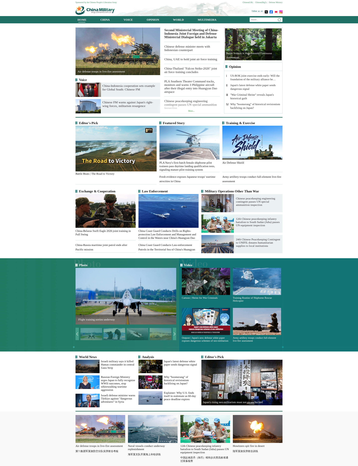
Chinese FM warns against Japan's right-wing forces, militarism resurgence (127, 104)
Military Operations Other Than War (232, 191)
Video (188, 265)
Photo (83, 265)
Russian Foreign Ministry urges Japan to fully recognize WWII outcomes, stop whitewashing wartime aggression (118, 383)
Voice (83, 80)
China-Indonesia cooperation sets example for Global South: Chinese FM (128, 87)
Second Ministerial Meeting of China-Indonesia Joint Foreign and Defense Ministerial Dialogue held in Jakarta (191, 33)
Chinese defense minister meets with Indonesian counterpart (187, 48)
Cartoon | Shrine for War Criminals (200, 297)
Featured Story (174, 123)
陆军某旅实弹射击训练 (245, 451)
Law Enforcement (155, 191)
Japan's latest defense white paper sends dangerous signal (253, 87)
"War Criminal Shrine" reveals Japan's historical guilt (252, 96)
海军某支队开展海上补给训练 (144, 454)
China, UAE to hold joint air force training (190, 59)
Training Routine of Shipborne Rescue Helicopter (252, 299)
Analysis (148, 357)
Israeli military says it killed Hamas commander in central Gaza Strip (117, 364)
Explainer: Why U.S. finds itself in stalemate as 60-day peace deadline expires (180, 396)
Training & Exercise (240, 123)
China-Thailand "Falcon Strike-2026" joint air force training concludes (190, 70)
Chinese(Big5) (261, 2)
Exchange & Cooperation (97, 191)
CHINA (105, 19)
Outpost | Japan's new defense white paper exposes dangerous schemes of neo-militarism (205, 339)
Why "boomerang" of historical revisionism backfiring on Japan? (255, 106)
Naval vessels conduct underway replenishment (146, 447)
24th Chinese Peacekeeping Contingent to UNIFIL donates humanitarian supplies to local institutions (258, 242)
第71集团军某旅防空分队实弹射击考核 (97, 451)
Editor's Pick (88, 123)
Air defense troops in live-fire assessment (99, 445)
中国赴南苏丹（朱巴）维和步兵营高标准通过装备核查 (204, 459)
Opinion (235, 67)
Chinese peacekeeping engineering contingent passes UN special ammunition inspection (190, 104)
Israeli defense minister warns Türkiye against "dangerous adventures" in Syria (118, 398)
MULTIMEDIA (207, 19)
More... (191, 111)
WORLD (178, 19)
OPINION (153, 19)
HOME (81, 19)
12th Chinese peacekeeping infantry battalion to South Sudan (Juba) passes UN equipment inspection (258, 222)
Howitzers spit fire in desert (249, 445)
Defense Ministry (275, 2)
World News (88, 357)
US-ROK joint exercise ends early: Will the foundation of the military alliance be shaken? (255, 78)
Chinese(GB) (248, 2)
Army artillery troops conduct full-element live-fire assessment (254, 339)
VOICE (128, 19)
